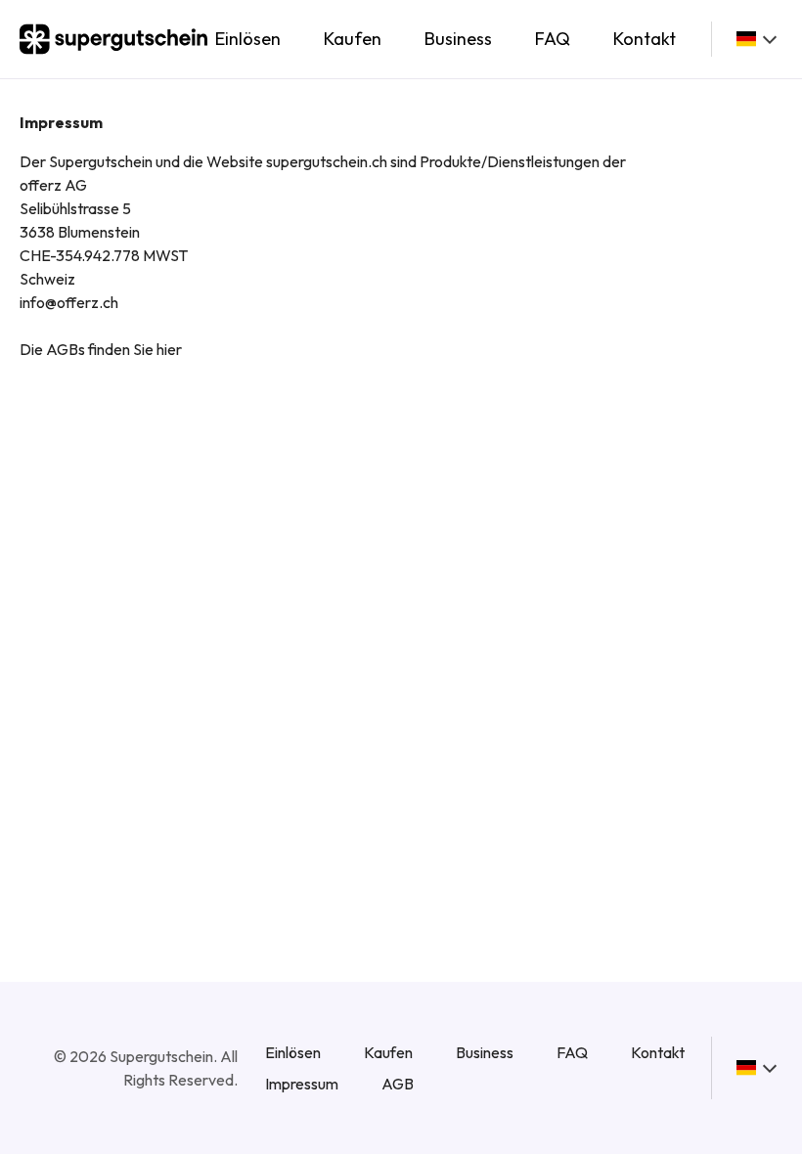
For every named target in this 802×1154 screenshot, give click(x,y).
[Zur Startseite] (113, 39)
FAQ (552, 38)
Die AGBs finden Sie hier (101, 349)
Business (458, 38)
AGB (397, 1083)
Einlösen (248, 38)
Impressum (301, 1083)
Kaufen (352, 38)
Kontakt (644, 38)
